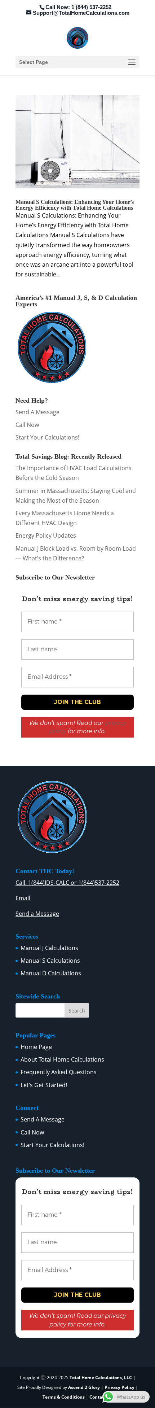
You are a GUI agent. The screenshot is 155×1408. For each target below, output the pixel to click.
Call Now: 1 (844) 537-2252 (78, 7)
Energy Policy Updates (45, 535)
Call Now (27, 425)
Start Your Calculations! (47, 437)
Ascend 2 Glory (84, 1387)
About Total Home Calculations (62, 1059)
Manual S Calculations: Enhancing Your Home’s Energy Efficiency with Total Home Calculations (74, 205)
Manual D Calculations (51, 973)
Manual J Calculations (49, 948)
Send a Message (37, 914)
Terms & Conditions (64, 1397)
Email (22, 898)
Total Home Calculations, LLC (101, 1377)
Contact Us (100, 1397)
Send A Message (37, 412)
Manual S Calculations (50, 961)
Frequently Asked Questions (59, 1072)
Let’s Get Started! (44, 1085)
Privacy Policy (119, 1387)
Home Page (36, 1047)
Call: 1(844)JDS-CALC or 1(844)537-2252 (67, 883)
